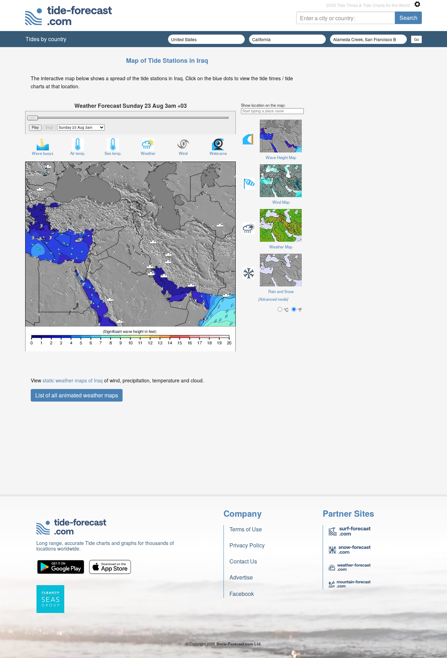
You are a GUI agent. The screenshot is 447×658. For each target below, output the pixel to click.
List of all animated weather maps (76, 395)
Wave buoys (42, 153)
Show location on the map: (263, 105)
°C (286, 309)
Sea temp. (113, 153)
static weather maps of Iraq (73, 380)
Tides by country (45, 39)
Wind (183, 153)
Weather (148, 153)
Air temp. (77, 153)
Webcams (218, 153)
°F (299, 309)
